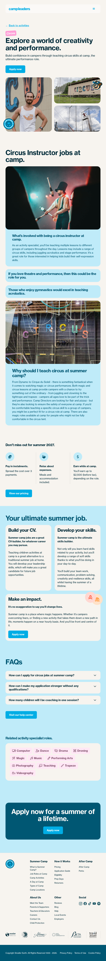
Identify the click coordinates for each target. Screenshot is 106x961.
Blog (56, 907)
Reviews (58, 903)
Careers (33, 915)
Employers (59, 919)
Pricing (57, 867)
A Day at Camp (37, 882)
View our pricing (18, 493)
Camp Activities (37, 878)
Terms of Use (80, 953)
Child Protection (37, 923)
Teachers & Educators (40, 911)
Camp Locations (37, 890)
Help (56, 911)
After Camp (84, 867)
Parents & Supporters (39, 907)
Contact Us (35, 919)
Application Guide (62, 871)
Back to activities (19, 25)
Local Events (60, 915)
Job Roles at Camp (38, 874)
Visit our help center (21, 714)
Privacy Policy (66, 953)
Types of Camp (36, 886)
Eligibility (58, 875)
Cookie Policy (94, 953)
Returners (58, 883)
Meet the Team (36, 903)
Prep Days (58, 879)
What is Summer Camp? (37, 868)
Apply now (15, 69)
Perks (81, 871)
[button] (94, 9)
